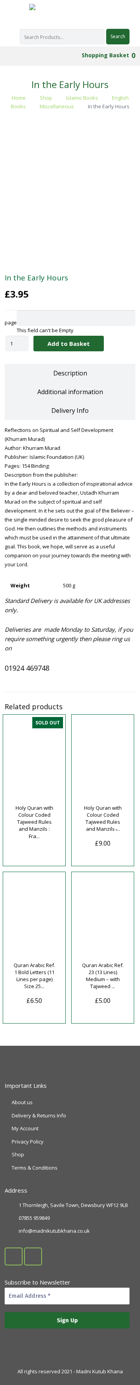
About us (22, 1102)
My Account (25, 1128)
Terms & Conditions (35, 1167)
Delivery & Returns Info (39, 1115)
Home (19, 97)
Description (70, 373)
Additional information (70, 392)
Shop (46, 97)
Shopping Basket (107, 55)
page (11, 322)
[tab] (70, 373)
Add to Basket (68, 343)
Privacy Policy (28, 1141)
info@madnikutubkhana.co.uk (54, 1230)
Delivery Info (70, 410)
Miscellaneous (57, 106)
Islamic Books (82, 97)
